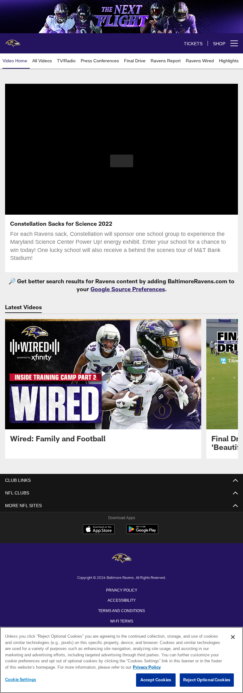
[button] (122, 161)
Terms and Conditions (121, 610)
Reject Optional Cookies (206, 680)
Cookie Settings (20, 679)
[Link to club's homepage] (12, 41)
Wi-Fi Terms (121, 620)
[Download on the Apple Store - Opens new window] (98, 529)
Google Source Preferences (127, 288)
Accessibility (121, 600)
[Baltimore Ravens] (121, 559)
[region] (121, 660)
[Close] (233, 637)
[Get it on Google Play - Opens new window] (142, 532)
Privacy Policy (121, 589)
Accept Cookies (155, 680)
